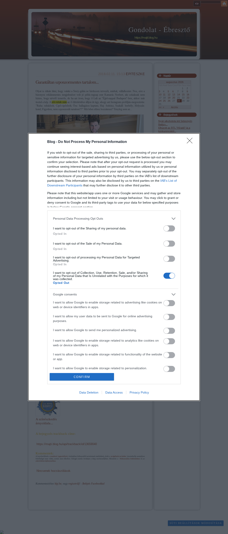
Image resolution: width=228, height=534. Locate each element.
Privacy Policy (139, 392)
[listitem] (114, 218)
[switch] (169, 228)
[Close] (191, 142)
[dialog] (114, 267)
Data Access (114, 392)
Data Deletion (88, 392)
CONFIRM (82, 377)
